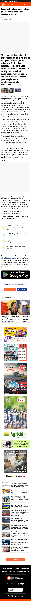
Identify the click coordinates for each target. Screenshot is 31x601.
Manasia (13, 284)
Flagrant (9, 284)
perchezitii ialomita (18, 284)
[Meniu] (28, 4)
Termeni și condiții (7, 568)
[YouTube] (15, 596)
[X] (12, 596)
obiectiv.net (10, 4)
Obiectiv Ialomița (11, 258)
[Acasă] (3, 4)
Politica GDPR (11, 571)
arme (6, 284)
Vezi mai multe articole (15, 559)
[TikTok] (19, 596)
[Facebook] (9, 596)
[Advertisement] (15, 37)
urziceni (24, 284)
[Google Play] (22, 596)
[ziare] (10, 476)
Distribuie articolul (10, 289)
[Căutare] (24, 4)
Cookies (4, 571)
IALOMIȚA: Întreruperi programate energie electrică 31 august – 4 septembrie (15, 227)
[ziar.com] (20, 476)
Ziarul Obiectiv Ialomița (10, 1)
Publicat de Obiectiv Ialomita (6, 17)
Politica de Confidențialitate (21, 568)
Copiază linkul (22, 289)
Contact (26, 571)
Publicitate (20, 571)
